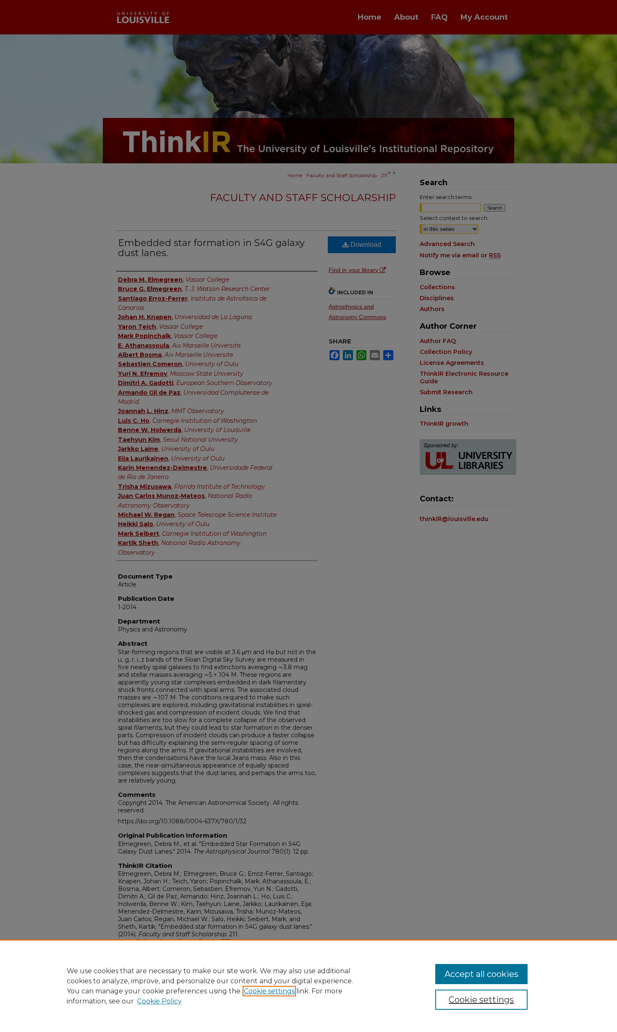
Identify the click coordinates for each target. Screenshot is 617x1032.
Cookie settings (269, 991)
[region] (308, 986)
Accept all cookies (481, 974)
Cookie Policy (159, 1001)
